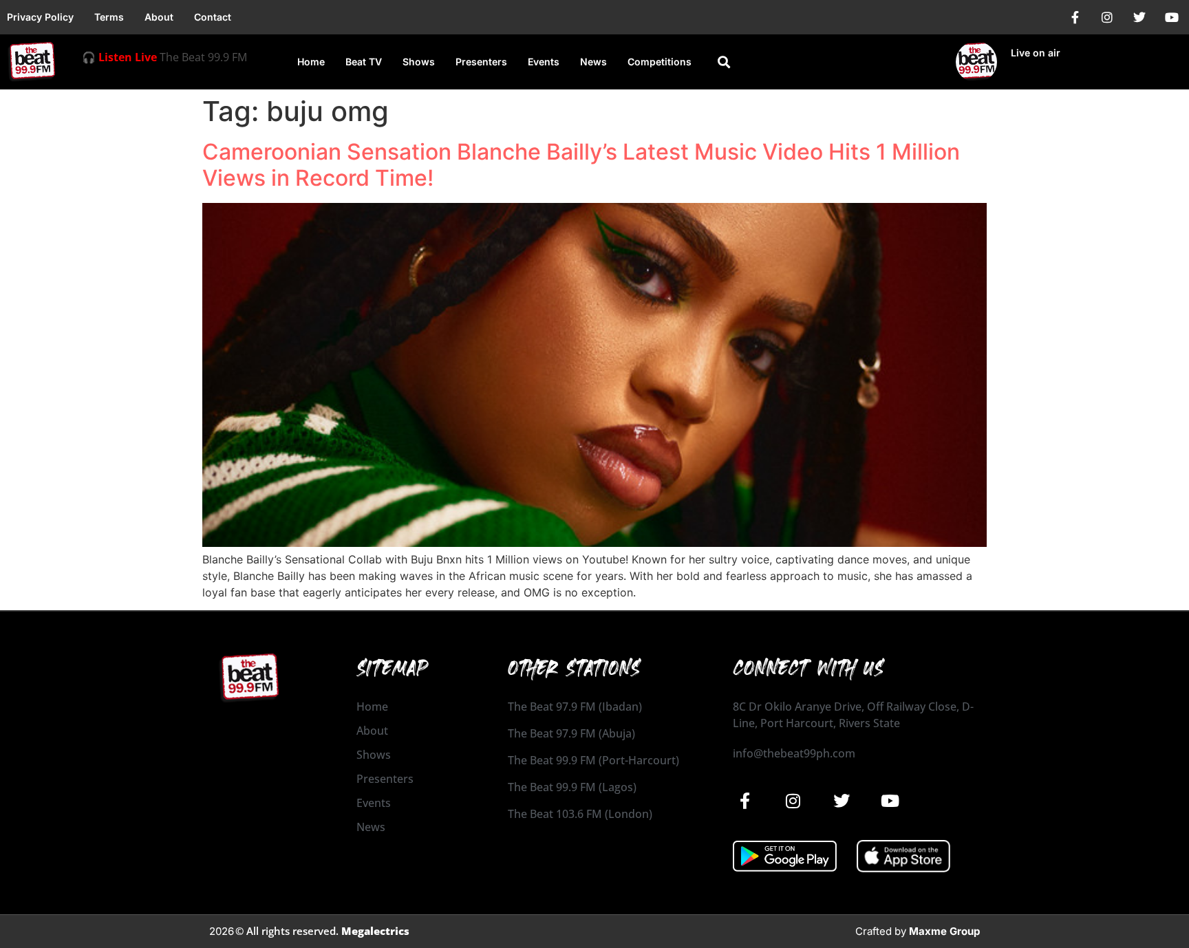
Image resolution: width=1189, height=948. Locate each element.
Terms (109, 17)
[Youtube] (1172, 17)
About (158, 17)
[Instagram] (1107, 17)
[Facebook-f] (1075, 17)
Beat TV (363, 61)
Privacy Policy (40, 17)
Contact (212, 17)
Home (311, 61)
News (593, 61)
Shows (419, 61)
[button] (723, 62)
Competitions (660, 61)
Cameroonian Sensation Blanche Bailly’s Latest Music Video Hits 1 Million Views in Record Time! (581, 164)
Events (543, 61)
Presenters (481, 61)
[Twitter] (1139, 17)
